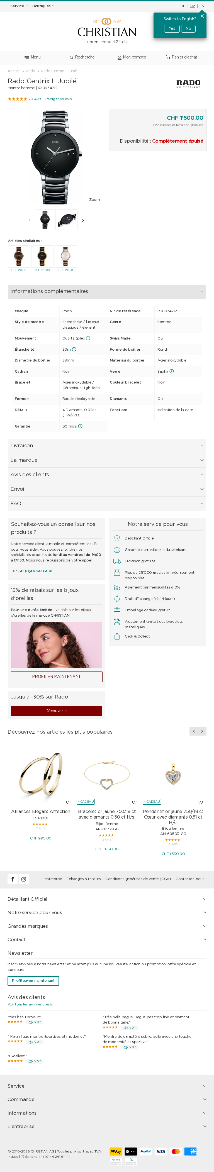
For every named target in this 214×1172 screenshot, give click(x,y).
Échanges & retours (84, 879)
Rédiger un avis (58, 99)
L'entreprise (52, 879)
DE (183, 6)
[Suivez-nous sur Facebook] (13, 883)
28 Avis (34, 99)
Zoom (94, 200)
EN (202, 6)
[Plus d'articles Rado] (176, 84)
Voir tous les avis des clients (30, 1004)
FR (192, 6)
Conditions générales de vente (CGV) (138, 879)
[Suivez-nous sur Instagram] (24, 883)
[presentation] (29, 220)
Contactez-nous (190, 879)
